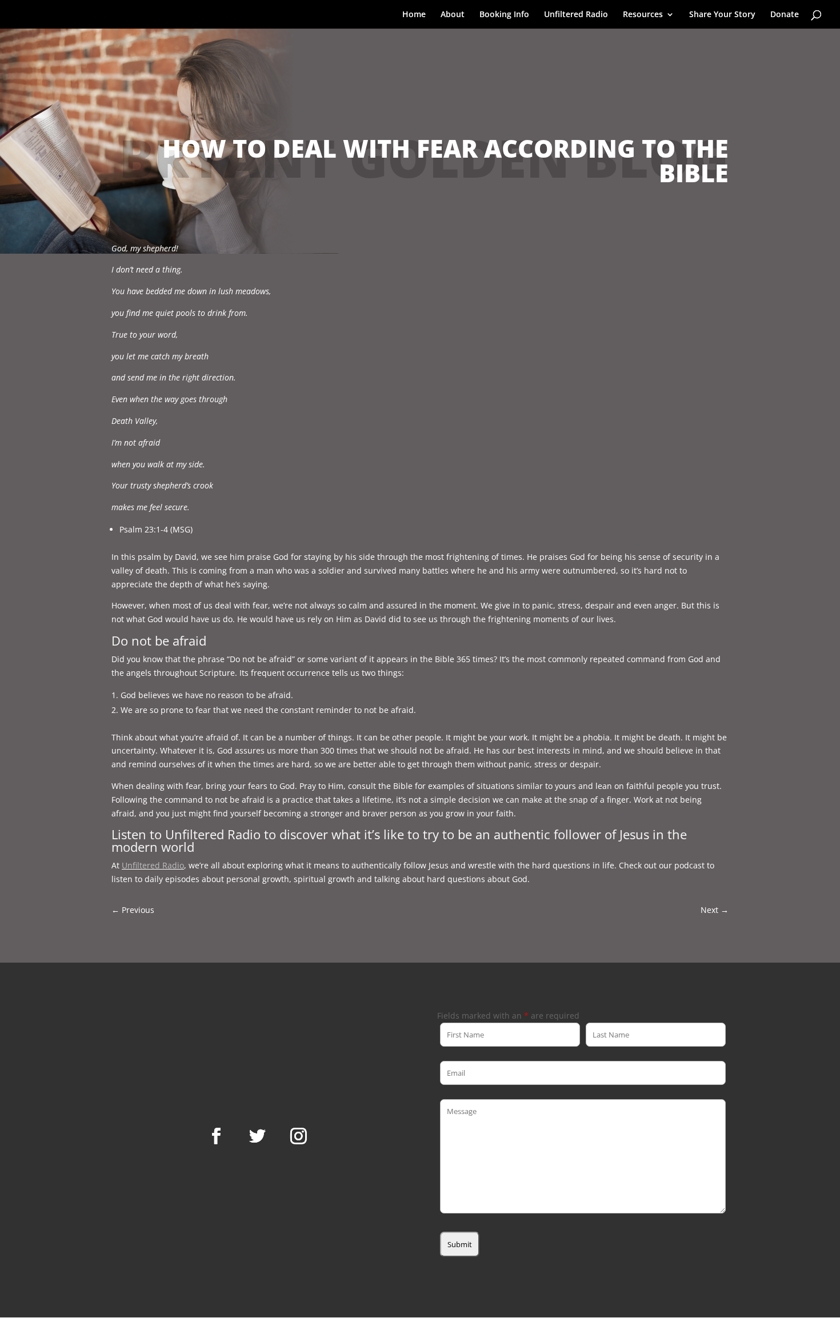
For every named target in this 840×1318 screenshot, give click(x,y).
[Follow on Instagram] (298, 1136)
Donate (784, 14)
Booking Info (504, 14)
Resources (643, 14)
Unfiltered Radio (576, 14)
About (453, 14)
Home (414, 14)
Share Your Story (722, 14)
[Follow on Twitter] (257, 1136)
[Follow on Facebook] (216, 1136)
